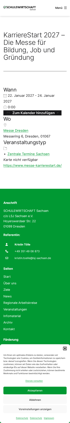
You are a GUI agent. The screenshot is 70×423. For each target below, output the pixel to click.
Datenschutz (22, 418)
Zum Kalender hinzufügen (33, 113)
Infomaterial (12, 316)
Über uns (9, 283)
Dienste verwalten (34, 381)
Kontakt (9, 329)
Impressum (49, 418)
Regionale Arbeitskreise (20, 303)
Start (7, 276)
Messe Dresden (15, 130)
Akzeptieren (35, 390)
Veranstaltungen (15, 309)
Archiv (8, 322)
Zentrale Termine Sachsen (28, 154)
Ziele (6, 289)
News (7, 296)
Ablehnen (35, 399)
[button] (65, 348)
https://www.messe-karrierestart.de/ (32, 165)
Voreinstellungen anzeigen (35, 409)
